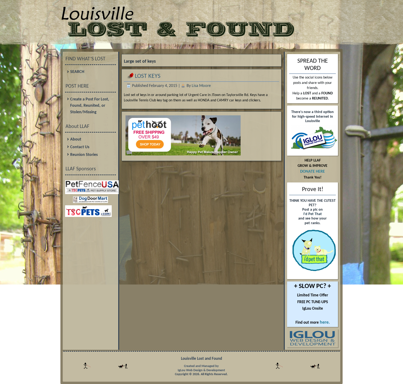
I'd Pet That (312, 214)
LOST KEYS (147, 76)
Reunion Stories (84, 155)
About (75, 139)
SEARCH (77, 72)
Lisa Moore (201, 86)
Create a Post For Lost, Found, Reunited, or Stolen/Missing (89, 105)
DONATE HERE (312, 171)
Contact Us (79, 147)
